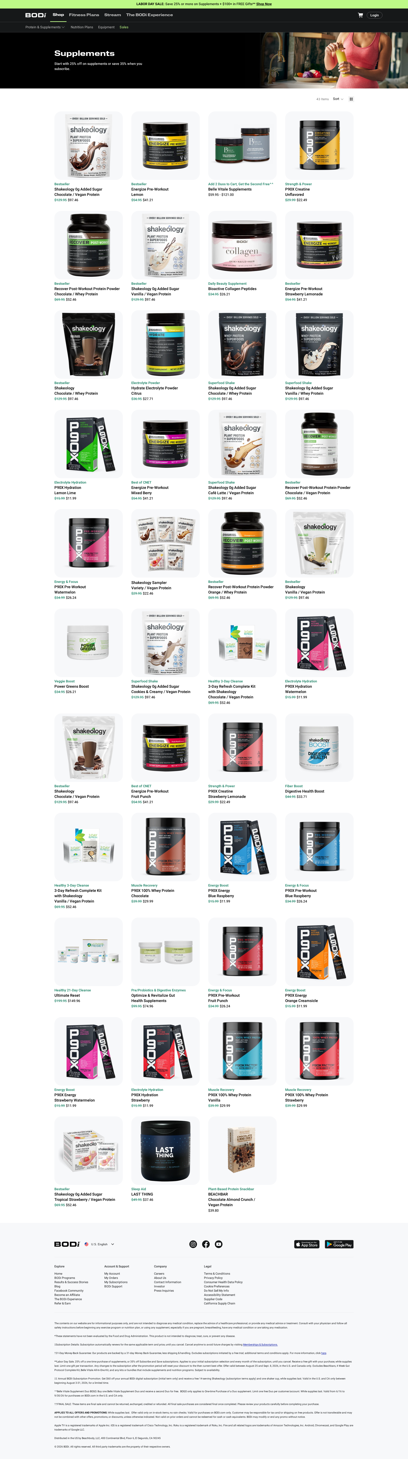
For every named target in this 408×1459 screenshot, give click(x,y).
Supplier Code (213, 1299)
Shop (58, 15)
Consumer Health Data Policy (223, 1282)
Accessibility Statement (219, 1295)
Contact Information (167, 1282)
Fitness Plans (84, 15)
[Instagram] (193, 1244)
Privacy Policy (213, 1278)
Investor (159, 1286)
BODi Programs (64, 1278)
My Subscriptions (116, 1282)
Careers (159, 1273)
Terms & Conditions (217, 1273)
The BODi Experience (149, 15)
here (323, 1353)
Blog (57, 1286)
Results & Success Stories (71, 1282)
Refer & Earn (62, 1303)
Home (58, 1273)
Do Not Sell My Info (216, 1290)
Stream (112, 15)
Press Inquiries (164, 1290)
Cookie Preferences (217, 1286)
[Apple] (307, 1244)
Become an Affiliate (67, 1295)
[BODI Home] (36, 15)
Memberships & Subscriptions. (260, 1345)
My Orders (111, 1278)
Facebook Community (69, 1290)
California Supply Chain (219, 1303)
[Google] (339, 1244)
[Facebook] (206, 1244)
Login (374, 15)
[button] (338, 99)
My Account (112, 1273)
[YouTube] (218, 1244)
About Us (160, 1278)
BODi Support (113, 1286)
